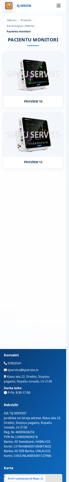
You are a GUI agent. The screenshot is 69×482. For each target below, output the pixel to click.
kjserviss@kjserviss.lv (22, 370)
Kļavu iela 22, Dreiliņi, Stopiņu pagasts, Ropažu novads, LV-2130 (28, 378)
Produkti (26, 20)
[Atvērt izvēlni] (58, 5)
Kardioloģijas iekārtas (20, 26)
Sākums (12, 20)
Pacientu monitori (19, 31)
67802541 (14, 363)
